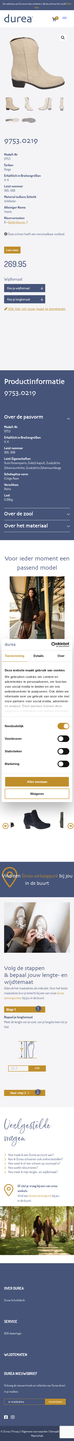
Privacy (16, 1431)
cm (37, 1068)
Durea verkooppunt (40, 875)
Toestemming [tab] (14, 656)
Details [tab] (39, 656)
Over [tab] (61, 656)
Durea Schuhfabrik (14, 1300)
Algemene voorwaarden (35, 1431)
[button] (63, 37)
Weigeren (37, 793)
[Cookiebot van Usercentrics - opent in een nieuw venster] (52, 644)
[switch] (63, 738)
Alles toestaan (37, 781)
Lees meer (12, 250)
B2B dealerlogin (13, 1333)
